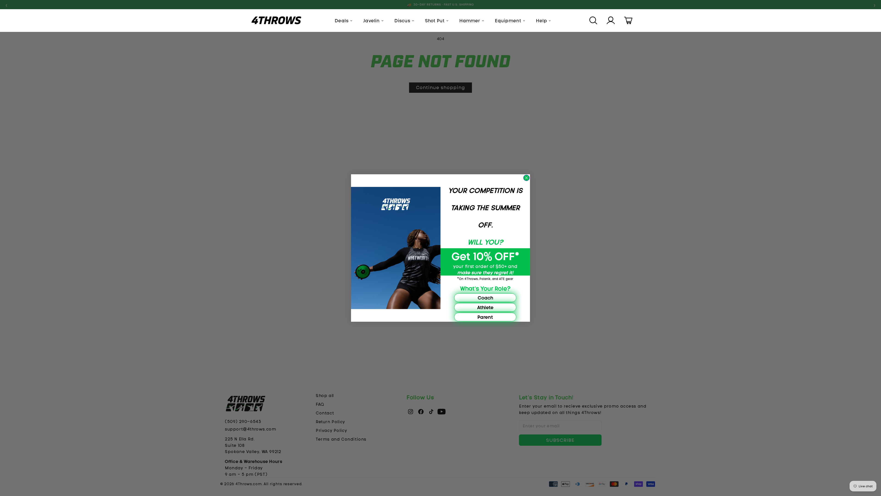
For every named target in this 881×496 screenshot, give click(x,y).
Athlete (485, 307)
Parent (485, 317)
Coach (485, 298)
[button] (594, 20)
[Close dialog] (526, 178)
